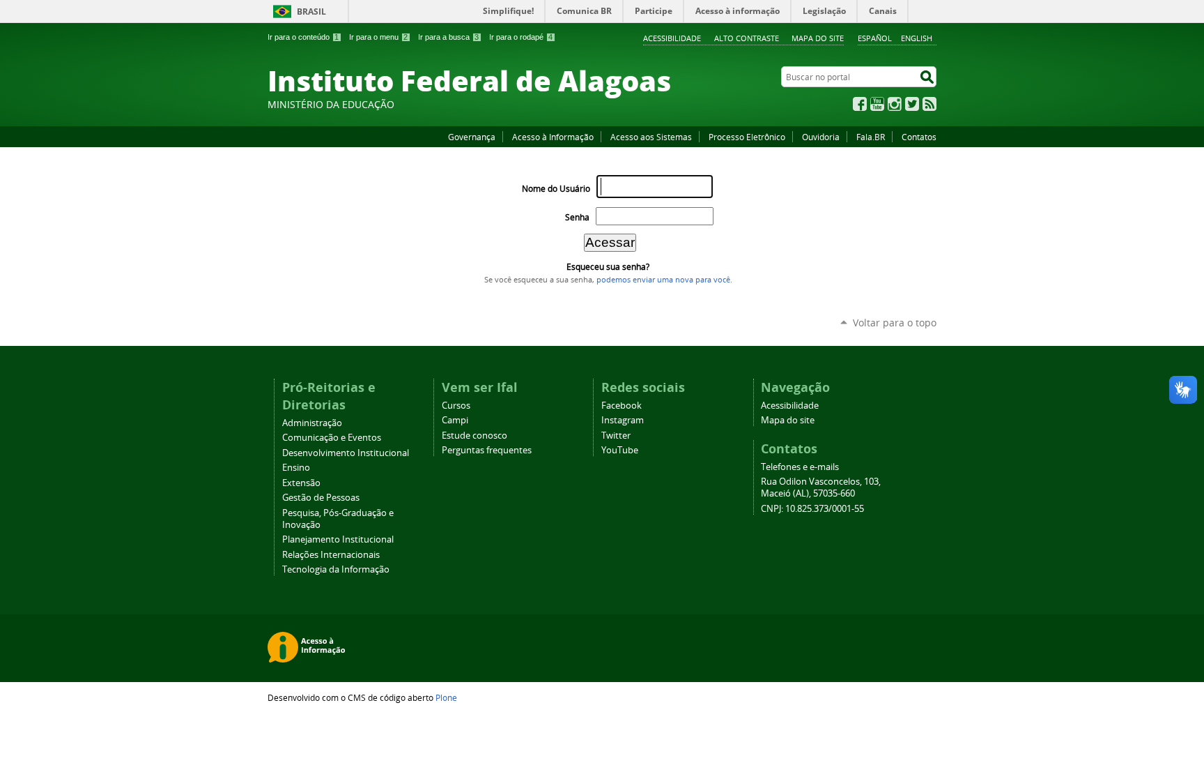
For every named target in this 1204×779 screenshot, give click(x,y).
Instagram (895, 104)
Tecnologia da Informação (335, 569)
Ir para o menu (378, 37)
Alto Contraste (746, 38)
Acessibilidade (672, 38)
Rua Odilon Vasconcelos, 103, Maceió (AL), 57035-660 (821, 487)
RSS (929, 104)
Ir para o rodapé (521, 37)
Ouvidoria (821, 136)
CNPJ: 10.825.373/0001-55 (812, 509)
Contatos (919, 136)
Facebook (860, 104)
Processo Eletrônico (747, 136)
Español (875, 38)
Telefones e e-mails (800, 467)
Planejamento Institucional (338, 539)
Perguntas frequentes (487, 450)
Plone (446, 697)
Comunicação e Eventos (331, 438)
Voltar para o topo (894, 322)
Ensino (296, 468)
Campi (455, 420)
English (916, 38)
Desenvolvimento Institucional (345, 453)
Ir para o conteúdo (303, 37)
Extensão (301, 483)
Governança (471, 136)
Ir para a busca (448, 37)
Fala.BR (870, 136)
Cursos (456, 405)
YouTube (877, 104)
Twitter (912, 104)
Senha (577, 217)
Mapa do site (818, 38)
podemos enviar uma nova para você (663, 280)
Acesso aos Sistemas (651, 136)
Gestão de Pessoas (321, 498)
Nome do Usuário (556, 189)
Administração (312, 423)
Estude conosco (474, 435)
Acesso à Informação (553, 136)
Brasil (311, 11)
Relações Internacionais (331, 555)
